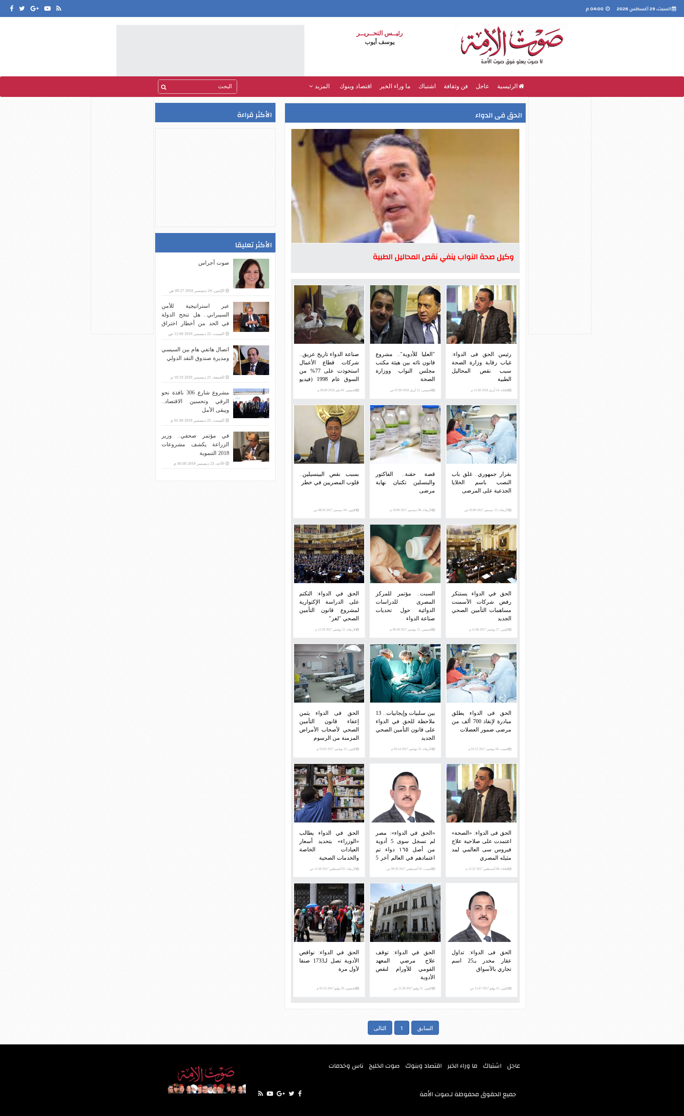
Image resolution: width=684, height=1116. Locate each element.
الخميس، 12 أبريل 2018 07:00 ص (411, 390)
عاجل (482, 86)
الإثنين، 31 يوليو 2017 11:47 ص (489, 988)
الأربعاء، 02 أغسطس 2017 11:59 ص (333, 869)
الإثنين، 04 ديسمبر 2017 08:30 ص (335, 510)
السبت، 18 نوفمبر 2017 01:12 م (488, 749)
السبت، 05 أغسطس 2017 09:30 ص (409, 869)
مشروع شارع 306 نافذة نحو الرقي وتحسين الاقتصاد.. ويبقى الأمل (195, 401)
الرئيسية (507, 86)
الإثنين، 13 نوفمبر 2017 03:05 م (336, 749)
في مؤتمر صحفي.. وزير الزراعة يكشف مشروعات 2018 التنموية (195, 444)
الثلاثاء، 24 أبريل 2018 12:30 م (490, 390)
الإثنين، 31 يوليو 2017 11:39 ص (412, 988)
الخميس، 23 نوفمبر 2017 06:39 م (411, 629)
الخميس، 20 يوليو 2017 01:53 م (336, 988)
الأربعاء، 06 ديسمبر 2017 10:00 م (411, 510)
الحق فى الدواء (498, 115)
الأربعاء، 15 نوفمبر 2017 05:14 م (411, 749)
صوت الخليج (384, 1066)
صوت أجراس (213, 263)
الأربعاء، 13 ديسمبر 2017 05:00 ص (486, 510)
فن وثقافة (456, 86)
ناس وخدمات (346, 1066)
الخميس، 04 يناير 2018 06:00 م (336, 390)
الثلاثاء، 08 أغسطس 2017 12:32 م (487, 869)
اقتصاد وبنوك (356, 86)
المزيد (321, 86)
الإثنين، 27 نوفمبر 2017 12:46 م (489, 629)
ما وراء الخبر (395, 86)
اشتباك (427, 86)
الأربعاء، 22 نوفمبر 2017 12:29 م (335, 629)
